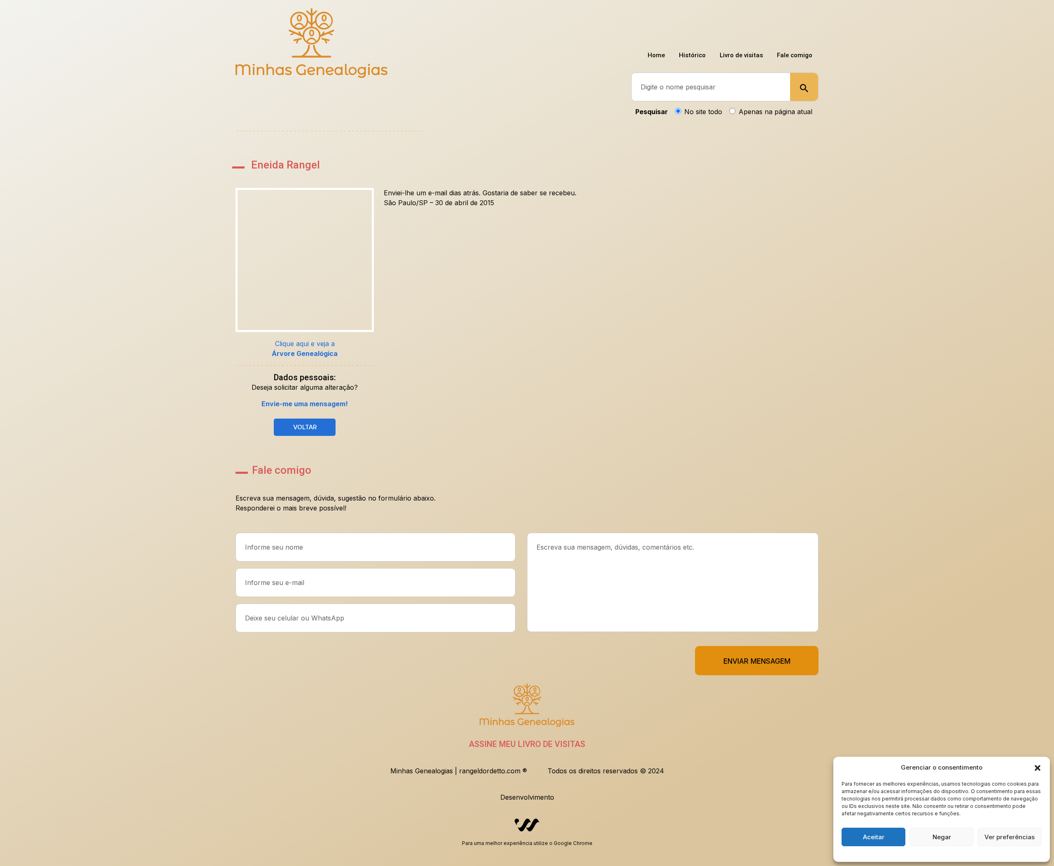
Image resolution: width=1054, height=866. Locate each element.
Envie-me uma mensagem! (304, 404)
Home (642, 24)
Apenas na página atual (775, 112)
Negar (942, 837)
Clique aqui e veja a (305, 348)
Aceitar (873, 837)
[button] (1037, 767)
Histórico (682, 24)
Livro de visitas (735, 24)
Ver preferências (1009, 837)
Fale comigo (792, 24)
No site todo (703, 112)
